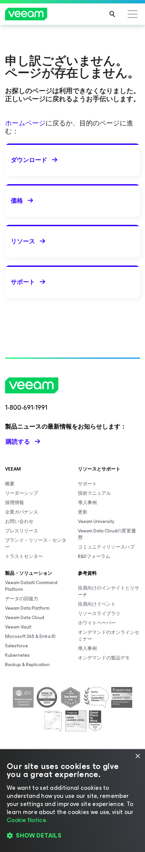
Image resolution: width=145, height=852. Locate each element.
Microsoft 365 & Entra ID (30, 636)
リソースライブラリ (99, 613)
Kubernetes (17, 655)
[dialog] (72, 800)
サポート (87, 484)
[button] (72, 835)
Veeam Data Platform (27, 608)
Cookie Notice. (27, 820)
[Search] (112, 14)
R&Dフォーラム (94, 556)
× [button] (137, 756)
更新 (82, 512)
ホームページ (25, 123)
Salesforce (16, 646)
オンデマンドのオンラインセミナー (108, 635)
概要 (9, 484)
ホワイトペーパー (97, 623)
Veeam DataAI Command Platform (31, 586)
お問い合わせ (19, 521)
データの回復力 (21, 599)
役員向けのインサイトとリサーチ (108, 591)
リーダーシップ (21, 493)
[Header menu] (132, 14)
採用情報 (14, 502)
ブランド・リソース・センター (35, 543)
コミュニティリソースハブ (106, 547)
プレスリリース (21, 531)
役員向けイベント (97, 604)
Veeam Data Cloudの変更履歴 (107, 534)
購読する (18, 442)
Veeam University (96, 521)
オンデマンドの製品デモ (104, 658)
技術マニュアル (94, 493)
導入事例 (87, 502)
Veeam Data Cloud (24, 617)
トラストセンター (24, 556)
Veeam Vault (18, 627)
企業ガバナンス (21, 512)
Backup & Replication (27, 664)
